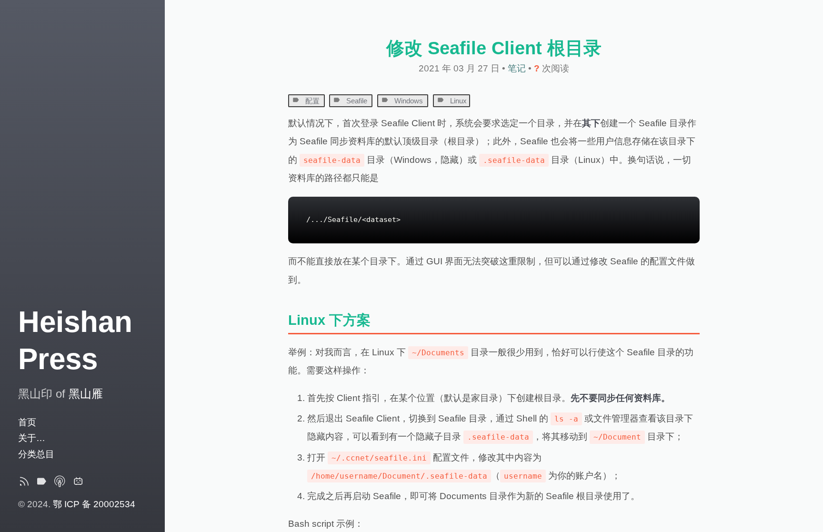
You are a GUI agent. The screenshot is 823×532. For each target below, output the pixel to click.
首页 (27, 422)
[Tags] (41, 483)
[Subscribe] (24, 483)
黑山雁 (86, 393)
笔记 (518, 68)
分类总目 (36, 454)
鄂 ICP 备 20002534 (94, 504)
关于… (31, 438)
